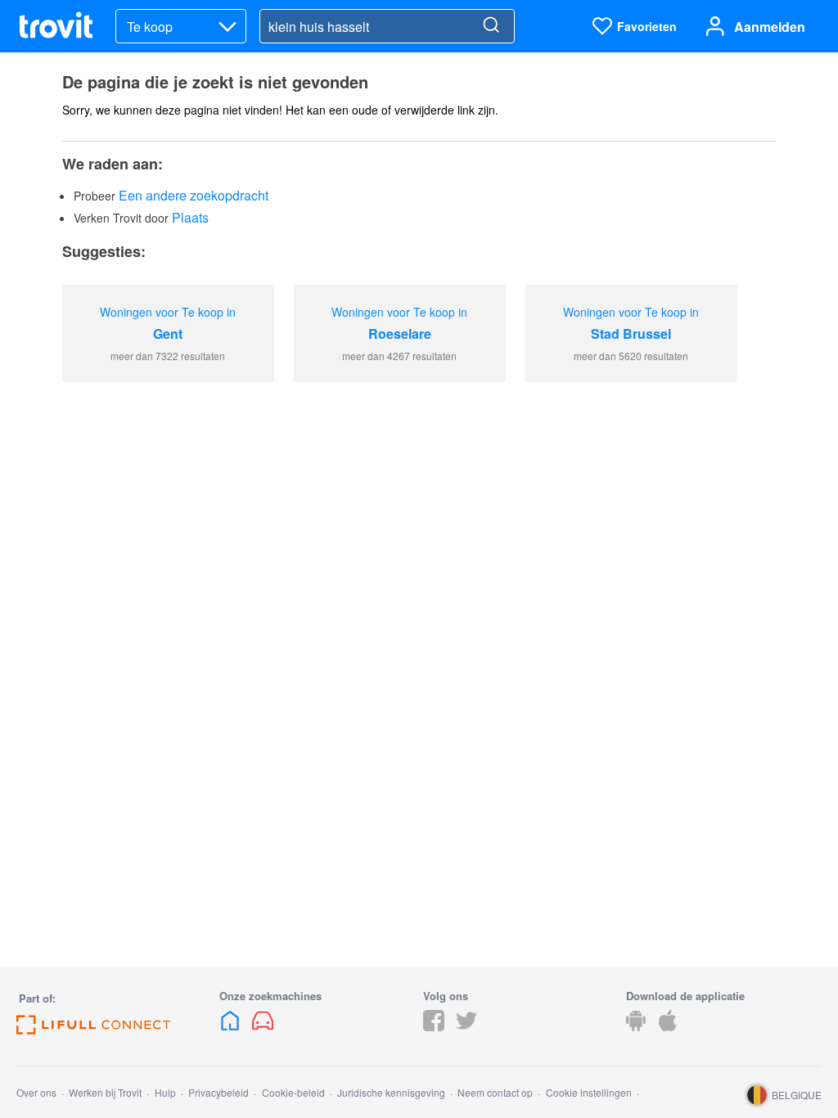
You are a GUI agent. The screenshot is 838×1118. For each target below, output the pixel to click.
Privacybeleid (218, 1092)
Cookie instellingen (589, 1092)
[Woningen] (231, 1026)
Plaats (190, 217)
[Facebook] (433, 1026)
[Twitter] (466, 1026)
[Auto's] (262, 1026)
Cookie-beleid (293, 1092)
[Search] (491, 26)
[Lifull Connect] (93, 1029)
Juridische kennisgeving (391, 1092)
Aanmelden (769, 26)
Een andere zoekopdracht (193, 195)
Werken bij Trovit (105, 1092)
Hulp (165, 1092)
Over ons (36, 1092)
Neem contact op (495, 1092)
